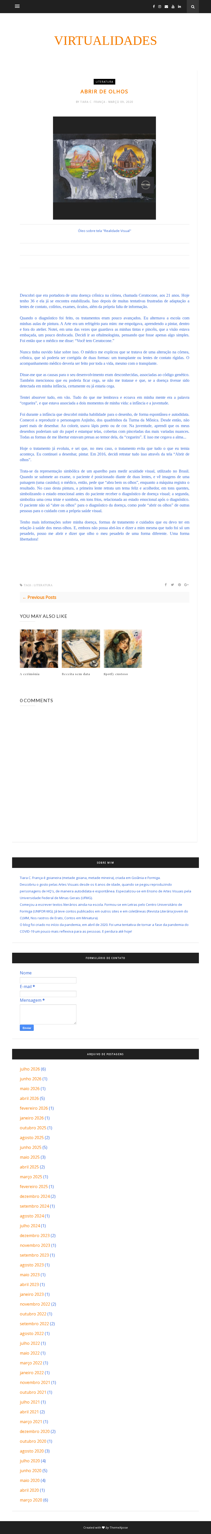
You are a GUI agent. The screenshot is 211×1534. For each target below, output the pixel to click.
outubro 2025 (33, 1128)
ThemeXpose (119, 1527)
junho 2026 (30, 1079)
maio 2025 (30, 1157)
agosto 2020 (32, 1451)
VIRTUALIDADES (105, 40)
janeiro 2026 (32, 1118)
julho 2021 (30, 1402)
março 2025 (31, 1177)
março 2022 (31, 1363)
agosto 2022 (32, 1333)
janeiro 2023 (32, 1294)
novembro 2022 (35, 1304)
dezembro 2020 (35, 1431)
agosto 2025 (32, 1137)
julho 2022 (30, 1343)
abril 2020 (29, 1490)
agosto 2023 (32, 1265)
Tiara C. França (93, 102)
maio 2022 (30, 1353)
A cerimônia (30, 674)
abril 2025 (29, 1167)
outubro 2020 (33, 1441)
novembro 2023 (35, 1245)
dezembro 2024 (35, 1196)
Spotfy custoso (116, 674)
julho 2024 (30, 1226)
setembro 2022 (34, 1323)
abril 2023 (29, 1284)
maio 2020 (30, 1480)
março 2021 (31, 1421)
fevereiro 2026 (34, 1108)
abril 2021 (29, 1412)
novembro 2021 (35, 1382)
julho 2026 (30, 1069)
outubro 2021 (33, 1392)
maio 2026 (30, 1088)
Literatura (104, 82)
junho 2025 (30, 1147)
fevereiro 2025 (34, 1186)
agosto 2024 (32, 1216)
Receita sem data (76, 674)
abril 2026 (29, 1098)
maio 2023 (30, 1275)
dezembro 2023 (35, 1235)
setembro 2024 (34, 1206)
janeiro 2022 (32, 1372)
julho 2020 (30, 1461)
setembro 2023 (34, 1255)
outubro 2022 (33, 1314)
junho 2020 (30, 1470)
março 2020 (31, 1500)
